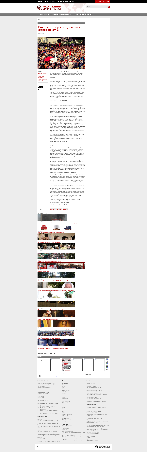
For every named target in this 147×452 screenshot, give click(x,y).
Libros (84, 14)
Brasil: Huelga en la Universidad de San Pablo (96, 401)
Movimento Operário (55, 209)
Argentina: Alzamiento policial (93, 439)
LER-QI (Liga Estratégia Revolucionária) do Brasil (42, 78)
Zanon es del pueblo (91, 383)
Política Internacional (66, 419)
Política (65, 209)
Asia (63, 387)
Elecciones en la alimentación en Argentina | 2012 (97, 428)
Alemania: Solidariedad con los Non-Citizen (96, 389)
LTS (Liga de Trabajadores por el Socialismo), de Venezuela (48, 424)
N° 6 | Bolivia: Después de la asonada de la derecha (48, 412)
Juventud (64, 421)
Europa (63, 384)
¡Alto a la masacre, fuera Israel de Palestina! (96, 400)
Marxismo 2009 (41, 397)
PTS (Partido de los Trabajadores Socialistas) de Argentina (48, 418)
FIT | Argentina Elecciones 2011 (93, 423)
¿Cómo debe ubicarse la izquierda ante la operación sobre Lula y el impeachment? (56, 290)
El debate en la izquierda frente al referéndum (48, 319)
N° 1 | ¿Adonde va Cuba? (43, 405)
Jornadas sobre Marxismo (43, 382)
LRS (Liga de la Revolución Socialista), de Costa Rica (49, 433)
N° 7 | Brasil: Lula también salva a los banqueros (48, 413)
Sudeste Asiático (65, 402)
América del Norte (66, 390)
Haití (87, 382)
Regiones (49, 17)
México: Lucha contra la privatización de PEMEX (72, 440)
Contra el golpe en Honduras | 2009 (94, 410)
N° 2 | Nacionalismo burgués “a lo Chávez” (46, 406)
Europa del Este (65, 395)
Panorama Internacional (43, 400)
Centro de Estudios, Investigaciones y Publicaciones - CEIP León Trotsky (49, 385)
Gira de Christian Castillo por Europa (94, 390)
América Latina (65, 382)
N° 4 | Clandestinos (42, 409)
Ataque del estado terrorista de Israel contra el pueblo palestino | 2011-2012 (98, 430)
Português (52, 1)
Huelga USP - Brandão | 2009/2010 (94, 411)
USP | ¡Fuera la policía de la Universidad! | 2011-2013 (98, 425)
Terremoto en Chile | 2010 (92, 412)
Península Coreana (66, 401)
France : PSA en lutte (91, 436)
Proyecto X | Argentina (91, 386)
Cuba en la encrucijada (67, 427)
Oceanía (64, 400)
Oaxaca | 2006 (90, 406)
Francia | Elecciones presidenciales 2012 (95, 426)
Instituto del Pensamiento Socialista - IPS (46, 383)
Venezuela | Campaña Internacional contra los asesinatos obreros (96, 408)
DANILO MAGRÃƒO (42, 73)
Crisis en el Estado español (67, 431)
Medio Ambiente (65, 418)
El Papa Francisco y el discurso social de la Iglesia (49, 338)
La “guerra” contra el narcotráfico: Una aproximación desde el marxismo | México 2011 (97, 422)
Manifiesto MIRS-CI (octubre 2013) (45, 395)
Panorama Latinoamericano (43, 392)
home (38, 14)
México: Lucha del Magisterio (93, 433)
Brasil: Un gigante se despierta (68, 435)
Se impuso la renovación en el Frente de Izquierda (49, 242)
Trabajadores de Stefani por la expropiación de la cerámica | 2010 (97, 415)
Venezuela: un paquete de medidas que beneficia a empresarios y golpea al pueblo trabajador (58, 329)
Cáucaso (64, 394)
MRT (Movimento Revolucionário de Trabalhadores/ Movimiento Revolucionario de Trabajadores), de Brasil (49, 440)
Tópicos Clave (65, 17)
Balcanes (64, 393)
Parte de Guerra (41, 399)
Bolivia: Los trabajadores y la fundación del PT (71, 436)
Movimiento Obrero (66, 410)
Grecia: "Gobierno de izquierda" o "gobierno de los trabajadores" (72, 439)
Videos (89, 14)
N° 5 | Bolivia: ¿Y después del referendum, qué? (47, 410)
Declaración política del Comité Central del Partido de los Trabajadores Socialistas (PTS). (57, 223)
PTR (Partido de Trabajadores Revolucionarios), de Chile (48, 429)
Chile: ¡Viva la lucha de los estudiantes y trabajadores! (73, 432)
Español (40, 1)
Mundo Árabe (65, 398)
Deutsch (65, 1)
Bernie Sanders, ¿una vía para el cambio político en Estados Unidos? (53, 348)
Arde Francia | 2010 (91, 417)
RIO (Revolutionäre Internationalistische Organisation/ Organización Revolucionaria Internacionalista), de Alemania (49, 436)
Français (59, 1)
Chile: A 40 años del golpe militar (93, 434)
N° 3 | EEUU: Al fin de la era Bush (44, 407)
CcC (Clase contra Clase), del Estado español (47, 431)
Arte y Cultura (65, 415)
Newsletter (106, 1)
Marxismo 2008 (41, 396)
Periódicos (78, 14)
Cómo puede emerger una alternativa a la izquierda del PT (50, 309)
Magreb (63, 397)
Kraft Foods (89, 384)
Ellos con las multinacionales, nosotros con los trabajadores (51, 232)
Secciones (56, 17)
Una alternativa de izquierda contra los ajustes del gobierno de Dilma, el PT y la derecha (57, 251)
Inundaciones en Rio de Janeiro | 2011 (95, 418)
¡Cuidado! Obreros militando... (44, 271)
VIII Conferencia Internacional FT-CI (94, 387)
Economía (64, 408)
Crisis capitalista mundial (67, 425)
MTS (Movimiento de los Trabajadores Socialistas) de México (49, 427)
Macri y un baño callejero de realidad (46, 300)
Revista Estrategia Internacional (49, 14)
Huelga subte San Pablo (92, 397)
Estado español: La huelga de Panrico (94, 393)
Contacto (99, 1)
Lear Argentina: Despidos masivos (94, 398)
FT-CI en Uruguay (41, 438)
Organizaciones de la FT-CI (66, 14)
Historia (63, 412)
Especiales (74, 17)
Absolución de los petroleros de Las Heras (95, 391)
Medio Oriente (65, 383)
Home (39, 19)
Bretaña (88, 437)
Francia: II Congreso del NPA (93, 432)
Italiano (71, 1)
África (63, 389)
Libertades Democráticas (67, 414)
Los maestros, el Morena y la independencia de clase (49, 261)
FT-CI (73, 7)
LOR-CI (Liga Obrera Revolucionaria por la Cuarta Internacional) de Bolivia (48, 421)
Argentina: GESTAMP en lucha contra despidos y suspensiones (97, 395)
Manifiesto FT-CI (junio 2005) (44, 393)
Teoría (63, 407)
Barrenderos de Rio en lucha (93, 440)
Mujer (63, 411)
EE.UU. (63, 386)
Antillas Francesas (66, 391)
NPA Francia (64, 429)
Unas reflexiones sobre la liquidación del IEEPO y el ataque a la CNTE (53, 280)
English (46, 1)
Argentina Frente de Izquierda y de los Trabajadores (73, 434)
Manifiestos (41, 17)
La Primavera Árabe (66, 428)
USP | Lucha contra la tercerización (94, 419)
